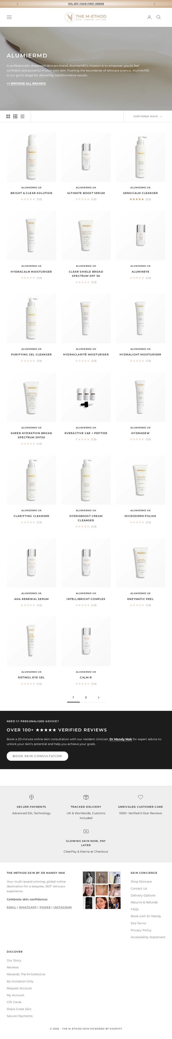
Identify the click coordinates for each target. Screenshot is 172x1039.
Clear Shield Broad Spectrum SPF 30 (86, 273)
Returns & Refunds (144, 902)
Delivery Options (143, 895)
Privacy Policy (141, 930)
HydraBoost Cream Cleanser (86, 518)
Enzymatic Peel (140, 599)
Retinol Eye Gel (31, 677)
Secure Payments (20, 1016)
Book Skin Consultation (37, 756)
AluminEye (141, 271)
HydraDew (140, 433)
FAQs (135, 909)
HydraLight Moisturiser (140, 354)
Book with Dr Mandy (146, 916)
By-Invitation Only (20, 981)
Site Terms (138, 923)
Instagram (62, 907)
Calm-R (86, 677)
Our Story (14, 960)
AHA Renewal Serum (31, 599)
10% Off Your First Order (86, 3)
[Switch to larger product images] (8, 116)
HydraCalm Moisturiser (31, 271)
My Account (15, 995)
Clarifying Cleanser (32, 516)
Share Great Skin (19, 1009)
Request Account (19, 988)
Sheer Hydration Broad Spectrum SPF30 (31, 435)
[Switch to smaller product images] (15, 116)
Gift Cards (14, 1002)
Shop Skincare (141, 881)
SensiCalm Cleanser (140, 193)
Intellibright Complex (85, 599)
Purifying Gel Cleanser (31, 354)
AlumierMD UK (31, 187)
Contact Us (139, 888)
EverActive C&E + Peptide (86, 433)
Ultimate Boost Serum (86, 193)
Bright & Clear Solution (31, 193)
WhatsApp (28, 907)
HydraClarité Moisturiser (86, 354)
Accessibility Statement (148, 937)
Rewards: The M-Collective (26, 974)
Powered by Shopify (106, 1028)
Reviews (13, 967)
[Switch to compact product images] (22, 116)
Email (11, 907)
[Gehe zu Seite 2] (98, 697)
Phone (45, 907)
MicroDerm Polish (140, 516)
